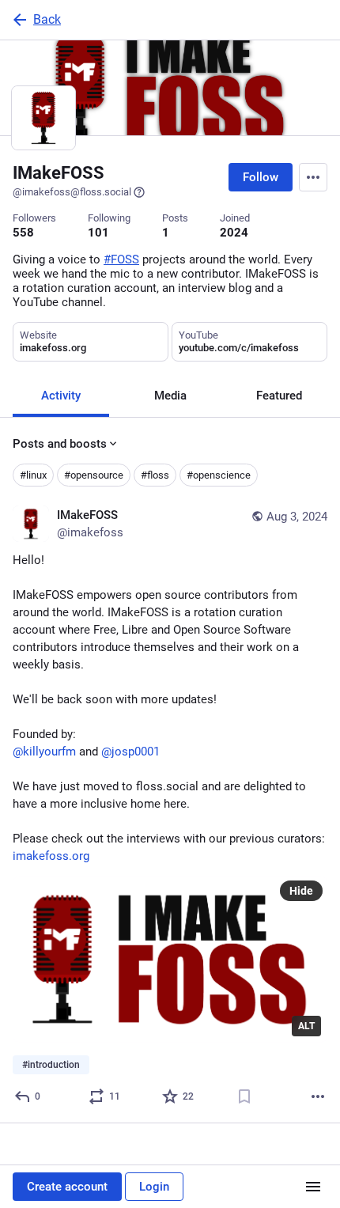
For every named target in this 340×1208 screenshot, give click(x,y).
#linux (33, 475)
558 (23, 232)
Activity (61, 395)
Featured (279, 395)
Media (170, 395)
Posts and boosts (60, 444)
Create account (67, 1187)
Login (154, 1187)
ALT (306, 1026)
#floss (155, 475)
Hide (301, 890)
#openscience (219, 475)
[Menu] (313, 177)
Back (47, 19)
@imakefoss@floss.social (72, 192)
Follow (260, 177)
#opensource (93, 475)
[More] (317, 1096)
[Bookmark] (244, 1096)
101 (98, 232)
